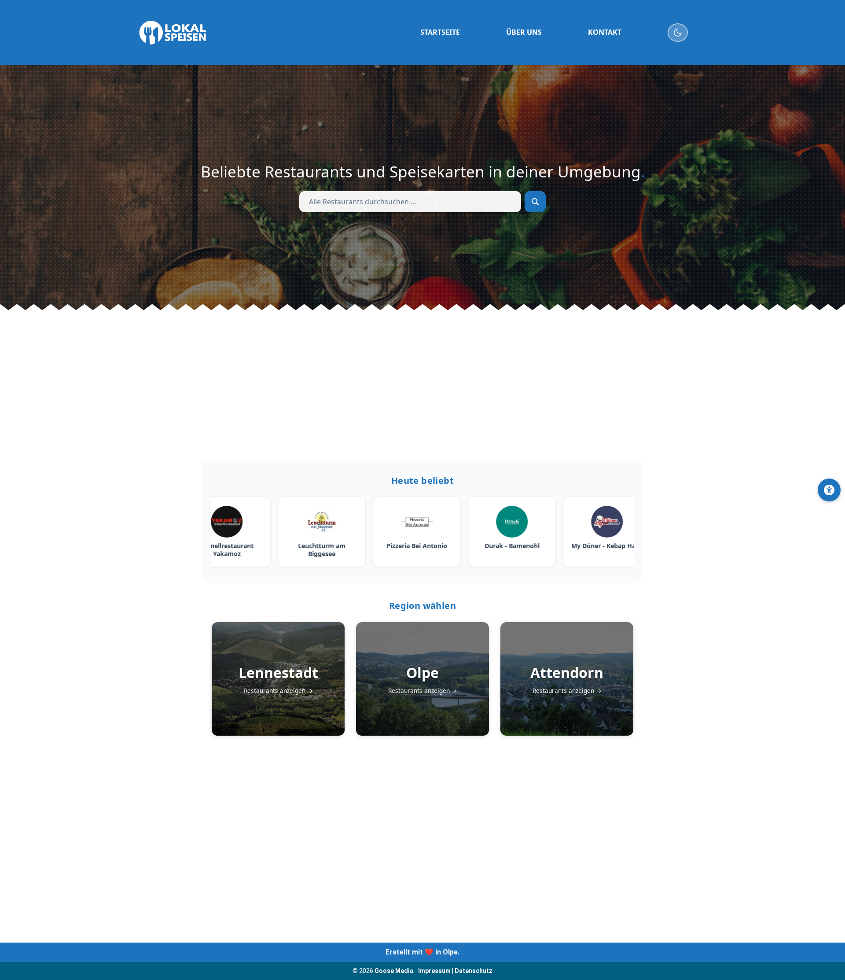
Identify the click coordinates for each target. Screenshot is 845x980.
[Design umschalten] (678, 32)
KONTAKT (604, 32)
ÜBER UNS (524, 32)
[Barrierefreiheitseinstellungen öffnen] (829, 490)
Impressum (434, 970)
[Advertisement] (422, 385)
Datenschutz (473, 970)
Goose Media (394, 970)
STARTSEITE (440, 32)
